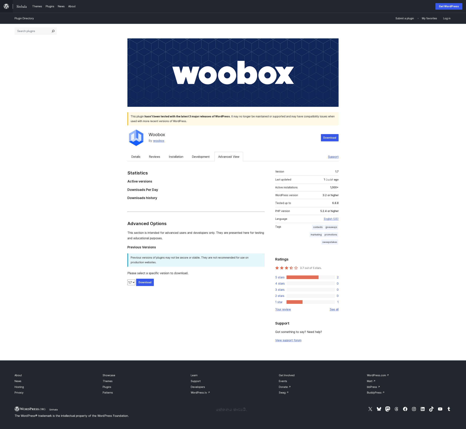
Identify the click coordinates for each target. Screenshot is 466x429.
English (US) (331, 218)
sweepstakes (329, 242)
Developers (198, 386)
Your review (283, 309)
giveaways (331, 227)
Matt (371, 381)
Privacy (19, 392)
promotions (331, 234)
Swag (284, 392)
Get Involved (287, 375)
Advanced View (228, 156)
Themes (107, 381)
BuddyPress (376, 392)
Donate (285, 386)
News (18, 381)
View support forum (288, 340)
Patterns (108, 392)
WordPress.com (378, 375)
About (18, 375)
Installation (176, 156)
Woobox (157, 134)
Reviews (154, 156)
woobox (158, 140)
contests (318, 227)
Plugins (107, 386)
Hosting (19, 386)
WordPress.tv (200, 392)
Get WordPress (449, 6)
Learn (194, 375)
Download (329, 137)
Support (333, 156)
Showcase (109, 375)
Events (283, 381)
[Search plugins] (53, 31)
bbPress (373, 386)
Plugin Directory (24, 18)
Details (135, 156)
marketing (316, 234)
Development (201, 156)
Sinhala (53, 409)
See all (334, 309)
